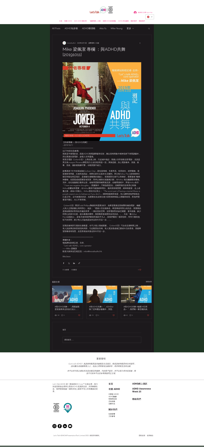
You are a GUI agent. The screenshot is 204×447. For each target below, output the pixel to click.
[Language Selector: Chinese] (149, 16)
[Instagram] (54, 426)
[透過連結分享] (79, 263)
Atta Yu (102, 28)
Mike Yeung (116, 28)
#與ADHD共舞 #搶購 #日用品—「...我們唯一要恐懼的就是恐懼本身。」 (135, 308)
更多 (129, 28)
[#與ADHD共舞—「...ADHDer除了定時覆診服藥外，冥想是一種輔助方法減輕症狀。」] (102, 294)
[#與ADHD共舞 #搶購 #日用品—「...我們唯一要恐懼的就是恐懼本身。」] (136, 294)
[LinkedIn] (65, 426)
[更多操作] (140, 43)
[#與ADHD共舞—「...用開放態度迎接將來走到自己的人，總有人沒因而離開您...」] (67, 294)
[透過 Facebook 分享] (64, 263)
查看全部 (149, 282)
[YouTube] (70, 426)
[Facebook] (60, 426)
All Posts (56, 28)
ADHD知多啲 (71, 28)
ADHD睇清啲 (88, 28)
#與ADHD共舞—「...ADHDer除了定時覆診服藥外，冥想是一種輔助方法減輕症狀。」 (101, 308)
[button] (149, 28)
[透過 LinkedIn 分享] (74, 263)
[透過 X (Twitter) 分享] (69, 263)
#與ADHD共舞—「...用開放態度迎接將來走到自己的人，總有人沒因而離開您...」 (67, 308)
